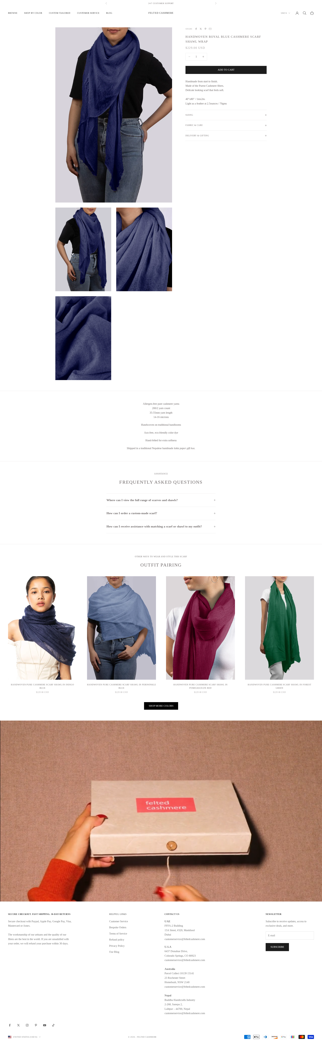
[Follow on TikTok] (53, 1025)
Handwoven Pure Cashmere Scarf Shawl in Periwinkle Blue (121, 686)
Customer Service (118, 921)
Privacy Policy (117, 945)
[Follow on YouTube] (44, 1025)
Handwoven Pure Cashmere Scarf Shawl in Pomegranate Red (200, 686)
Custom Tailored (59, 13)
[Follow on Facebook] (9, 1025)
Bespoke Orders (117, 927)
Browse (12, 13)
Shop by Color (33, 13)
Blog (109, 13)
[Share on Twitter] (200, 28)
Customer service (88, 13)
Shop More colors (161, 705)
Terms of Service (118, 933)
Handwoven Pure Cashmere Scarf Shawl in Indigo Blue (42, 686)
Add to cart (226, 69)
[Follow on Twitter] (18, 1025)
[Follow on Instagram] (27, 1025)
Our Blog (114, 951)
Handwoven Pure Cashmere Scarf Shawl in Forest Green (279, 686)
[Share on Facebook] (196, 28)
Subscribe (277, 947)
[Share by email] (210, 28)
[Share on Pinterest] (205, 28)
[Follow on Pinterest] (36, 1025)
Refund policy (116, 939)
